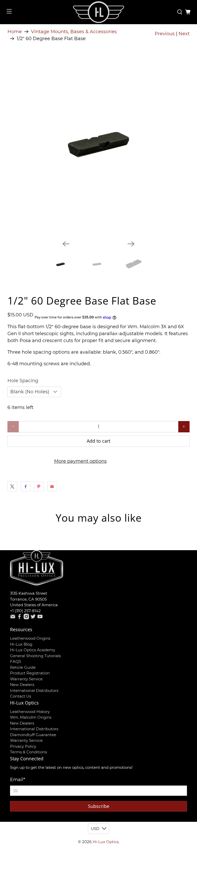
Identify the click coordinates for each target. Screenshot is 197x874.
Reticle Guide (23, 667)
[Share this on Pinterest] (39, 486)
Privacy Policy (23, 746)
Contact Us (20, 696)
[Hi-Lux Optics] (98, 12)
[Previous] (66, 244)
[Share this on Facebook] (26, 486)
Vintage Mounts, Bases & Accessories (74, 31)
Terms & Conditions (28, 752)
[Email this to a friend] (52, 486)
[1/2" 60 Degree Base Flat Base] (98, 144)
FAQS (15, 661)
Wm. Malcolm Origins (30, 717)
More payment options (80, 461)
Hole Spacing (22, 381)
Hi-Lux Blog (21, 644)
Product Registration (30, 673)
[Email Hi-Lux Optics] (13, 618)
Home (14, 31)
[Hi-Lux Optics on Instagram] (26, 618)
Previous (165, 34)
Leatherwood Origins (30, 638)
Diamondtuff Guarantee (33, 734)
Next (184, 34)
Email (17, 779)
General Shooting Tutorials (35, 655)
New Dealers (22, 684)
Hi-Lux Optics (106, 841)
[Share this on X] (12, 486)
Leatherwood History (30, 711)
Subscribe (98, 806)
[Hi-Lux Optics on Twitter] (33, 618)
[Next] (131, 244)
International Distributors (34, 690)
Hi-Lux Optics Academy (32, 649)
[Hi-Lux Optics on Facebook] (19, 618)
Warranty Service (26, 678)
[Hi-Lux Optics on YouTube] (40, 618)
